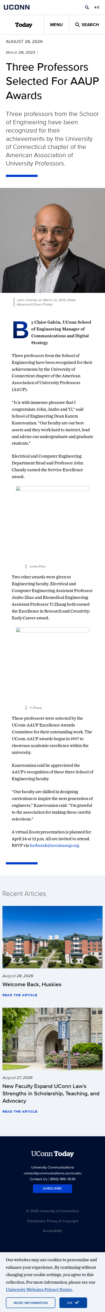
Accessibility (52, 1230)
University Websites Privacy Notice (39, 1289)
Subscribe (52, 1188)
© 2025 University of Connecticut (52, 1210)
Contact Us (38, 1178)
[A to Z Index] (97, 7)
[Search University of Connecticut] (87, 7)
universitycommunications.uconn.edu (52, 1173)
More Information (31, 1302)
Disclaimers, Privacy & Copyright (52, 1220)
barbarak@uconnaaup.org (54, 845)
